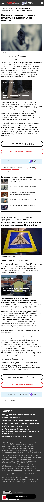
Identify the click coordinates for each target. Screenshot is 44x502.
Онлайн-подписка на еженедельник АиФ (20, 420)
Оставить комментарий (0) (22, 152)
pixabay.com (5, 52)
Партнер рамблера (19, 492)
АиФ (20, 257)
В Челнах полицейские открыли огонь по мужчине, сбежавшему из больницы (23, 200)
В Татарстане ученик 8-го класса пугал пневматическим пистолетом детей (22, 193)
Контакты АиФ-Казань (29, 423)
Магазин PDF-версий (11, 418)
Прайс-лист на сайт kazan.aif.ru (16, 429)
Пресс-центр (29, 415)
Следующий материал (21, 496)
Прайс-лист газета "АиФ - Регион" (16, 426)
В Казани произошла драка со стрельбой (23, 205)
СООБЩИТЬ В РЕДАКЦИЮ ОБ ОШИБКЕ (17, 437)
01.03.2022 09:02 (6, 8)
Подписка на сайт (10, 423)
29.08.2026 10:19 (6, 217)
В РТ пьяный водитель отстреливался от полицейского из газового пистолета (23, 187)
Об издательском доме (12, 415)
